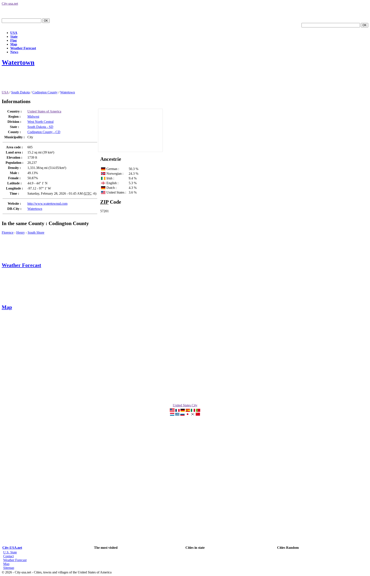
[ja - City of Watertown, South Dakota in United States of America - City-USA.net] (187, 414)
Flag (13, 40)
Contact (8, 556)
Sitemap (8, 568)
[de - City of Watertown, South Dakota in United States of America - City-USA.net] (183, 410)
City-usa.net (10, 3)
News (14, 52)
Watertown (18, 62)
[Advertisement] (80, 80)
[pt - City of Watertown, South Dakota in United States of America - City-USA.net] (198, 410)
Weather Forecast (23, 48)
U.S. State (10, 552)
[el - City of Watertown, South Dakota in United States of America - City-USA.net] (177, 414)
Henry (20, 232)
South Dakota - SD (40, 127)
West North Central (40, 121)
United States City (185, 405)
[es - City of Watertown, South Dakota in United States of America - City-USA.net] (188, 410)
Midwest (33, 116)
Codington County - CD (43, 132)
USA (13, 33)
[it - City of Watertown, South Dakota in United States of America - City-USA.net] (193, 410)
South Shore (36, 232)
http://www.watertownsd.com (47, 203)
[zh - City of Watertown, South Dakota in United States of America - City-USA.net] (198, 414)
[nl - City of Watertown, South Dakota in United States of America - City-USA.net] (172, 414)
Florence (7, 232)
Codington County (45, 92)
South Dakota (20, 92)
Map (13, 44)
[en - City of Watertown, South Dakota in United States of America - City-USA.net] (172, 410)
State (14, 36)
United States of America (44, 111)
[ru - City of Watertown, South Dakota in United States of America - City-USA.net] (182, 414)
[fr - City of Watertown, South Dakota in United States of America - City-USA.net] (177, 410)
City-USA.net (12, 547)
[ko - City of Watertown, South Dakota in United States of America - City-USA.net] (193, 414)
